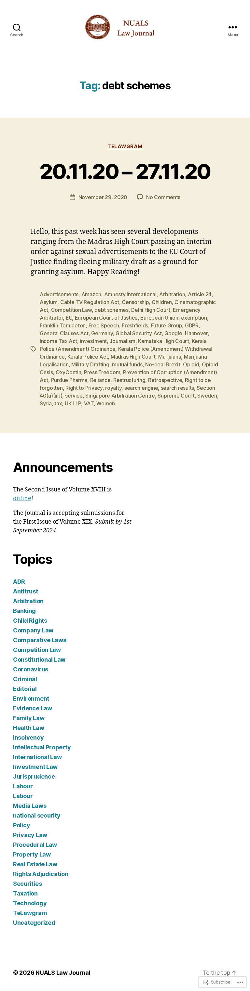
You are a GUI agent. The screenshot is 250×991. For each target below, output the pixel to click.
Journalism (122, 341)
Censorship (135, 302)
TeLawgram (125, 146)
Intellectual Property (42, 747)
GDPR (192, 325)
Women (105, 403)
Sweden (207, 395)
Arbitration (172, 294)
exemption (194, 317)
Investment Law (35, 766)
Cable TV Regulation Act (89, 302)
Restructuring (129, 380)
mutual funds (127, 364)
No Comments (163, 197)
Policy (21, 825)
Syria (46, 403)
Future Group (166, 325)
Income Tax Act (58, 341)
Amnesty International (130, 294)
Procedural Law (35, 844)
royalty (113, 388)
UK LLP (73, 403)
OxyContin (68, 372)
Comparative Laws (39, 640)
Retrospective (165, 380)
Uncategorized (34, 922)
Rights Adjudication (40, 873)
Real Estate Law (35, 864)
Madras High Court (133, 356)
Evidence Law (32, 708)
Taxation (25, 893)
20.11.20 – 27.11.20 (124, 171)
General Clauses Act (64, 333)
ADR (19, 581)
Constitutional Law (39, 659)
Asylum (48, 302)
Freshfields (135, 325)
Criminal (25, 679)
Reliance (100, 380)
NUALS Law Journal (62, 972)
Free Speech (104, 325)
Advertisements (59, 294)
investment (93, 341)
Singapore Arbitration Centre (120, 395)
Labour (23, 786)
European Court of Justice (106, 317)
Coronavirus (30, 669)
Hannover (196, 333)
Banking (24, 610)
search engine (141, 388)
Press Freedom (102, 372)
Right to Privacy (84, 388)
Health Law (28, 727)
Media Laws (29, 805)
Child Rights (30, 620)
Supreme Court (176, 395)
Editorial (25, 688)
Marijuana (169, 356)
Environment (31, 698)
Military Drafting (90, 364)
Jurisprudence (34, 776)
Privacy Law (30, 835)
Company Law (33, 630)
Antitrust (25, 591)
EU (69, 317)
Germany (102, 333)
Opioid (191, 364)
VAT (89, 403)
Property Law (32, 854)
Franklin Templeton (63, 325)
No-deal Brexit (162, 364)
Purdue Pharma (69, 380)
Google (173, 333)
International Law (37, 757)
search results (177, 388)
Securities (27, 883)
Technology (30, 903)
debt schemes (111, 310)
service (74, 395)
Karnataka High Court (163, 341)
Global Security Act (139, 333)
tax (58, 403)
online (22, 498)
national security (36, 815)
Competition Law (71, 310)
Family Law (28, 718)
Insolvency (28, 737)
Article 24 (200, 294)
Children (162, 302)
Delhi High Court (150, 310)
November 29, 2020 (102, 197)
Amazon (91, 294)
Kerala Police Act (87, 356)
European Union (159, 317)
